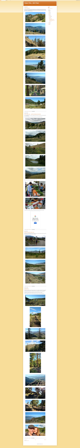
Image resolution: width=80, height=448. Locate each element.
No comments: (30, 111)
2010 (49, 22)
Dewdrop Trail (50, 21)
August (49, 17)
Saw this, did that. (31, 3)
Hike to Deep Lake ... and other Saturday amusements (51, 19)
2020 (49, 12)
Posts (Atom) (28, 440)
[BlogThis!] (32, 111)
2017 (49, 14)
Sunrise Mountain (50, 18)
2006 (49, 24)
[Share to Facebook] (33, 111)
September (50, 16)
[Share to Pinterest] (34, 111)
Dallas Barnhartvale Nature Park (29, 232)
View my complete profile (50, 8)
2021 (49, 11)
